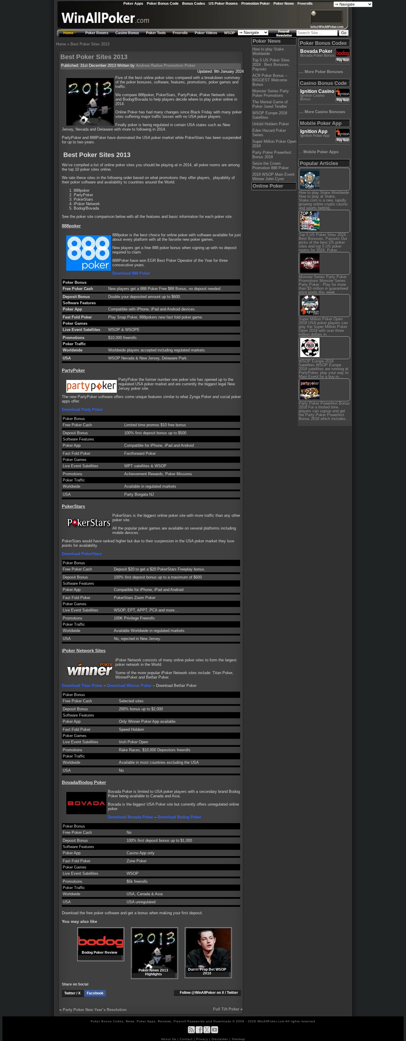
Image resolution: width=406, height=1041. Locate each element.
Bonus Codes (193, 3)
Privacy (202, 1039)
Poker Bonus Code (163, 3)
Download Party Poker (82, 409)
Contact (187, 1039)
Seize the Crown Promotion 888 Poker (270, 165)
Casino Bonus (127, 33)
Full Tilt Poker (226, 1009)
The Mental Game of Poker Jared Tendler (270, 104)
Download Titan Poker (82, 685)
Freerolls (305, 3)
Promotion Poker (255, 3)
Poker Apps (133, 3)
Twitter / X (72, 993)
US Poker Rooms (223, 3)
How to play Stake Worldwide (268, 51)
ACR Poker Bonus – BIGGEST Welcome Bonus (269, 80)
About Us (169, 1039)
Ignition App (314, 131)
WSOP (229, 33)
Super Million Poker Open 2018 (274, 143)
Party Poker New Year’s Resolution (95, 1009)
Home (68, 33)
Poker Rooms (96, 33)
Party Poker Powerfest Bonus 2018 (271, 154)
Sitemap (238, 1039)
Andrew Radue (149, 65)
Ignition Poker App (315, 136)
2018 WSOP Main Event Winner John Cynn (273, 176)
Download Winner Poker (129, 685)
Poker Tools (156, 33)
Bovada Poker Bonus (317, 55)
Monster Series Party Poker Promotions (270, 93)
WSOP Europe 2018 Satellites (269, 115)
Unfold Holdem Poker (270, 124)
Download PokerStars (82, 554)
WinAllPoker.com (270, 1021)
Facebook (95, 993)
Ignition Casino (317, 91)
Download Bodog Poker (179, 817)
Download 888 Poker (131, 273)
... (319, 152)
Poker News (283, 3)
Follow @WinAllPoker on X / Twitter (209, 993)
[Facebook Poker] (199, 1032)
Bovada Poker (316, 51)
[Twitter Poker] (206, 1032)
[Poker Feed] (191, 1032)
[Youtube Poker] (214, 1032)
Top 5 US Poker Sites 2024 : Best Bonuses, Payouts (271, 64)
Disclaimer (220, 1039)
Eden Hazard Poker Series (269, 132)
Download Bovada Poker (130, 817)
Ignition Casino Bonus (312, 97)
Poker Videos (206, 33)
